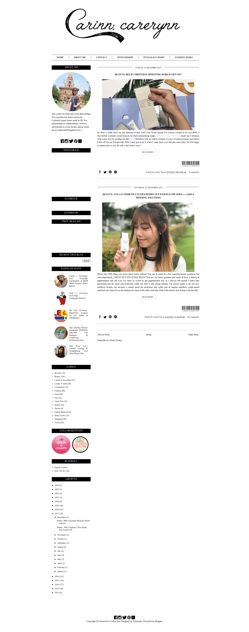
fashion (58, 391)
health (57, 405)
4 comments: (194, 172)
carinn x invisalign (63, 380)
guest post (59, 401)
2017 (57, 513)
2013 (57, 588)
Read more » (148, 152)
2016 (57, 576)
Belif (132, 139)
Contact (101, 57)
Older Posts (193, 334)
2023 (57, 489)
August (60, 547)
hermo (57, 408)
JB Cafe (58, 373)
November (61, 535)
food (57, 394)
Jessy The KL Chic (62, 471)
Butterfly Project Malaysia (168, 136)
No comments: (193, 317)
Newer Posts (104, 334)
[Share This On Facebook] (99, 173)
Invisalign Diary (154, 57)
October (60, 539)
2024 (57, 485)
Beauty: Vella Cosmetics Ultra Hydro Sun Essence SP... (72, 528)
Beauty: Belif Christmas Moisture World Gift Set (148, 74)
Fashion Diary (184, 57)
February (61, 567)
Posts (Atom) (116, 340)
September (62, 543)
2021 (57, 497)
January (60, 571)
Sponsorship (125, 57)
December (61, 517)
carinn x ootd (61, 383)
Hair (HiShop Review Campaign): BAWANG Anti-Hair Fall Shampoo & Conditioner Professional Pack (78, 333)
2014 (57, 584)
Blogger (158, 621)
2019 (57, 505)
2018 (57, 509)
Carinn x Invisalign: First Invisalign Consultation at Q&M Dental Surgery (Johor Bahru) (78, 281)
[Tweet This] (105, 173)
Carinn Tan (115, 621)
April (59, 563)
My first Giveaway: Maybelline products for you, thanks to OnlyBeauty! (78, 314)
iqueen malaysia (61, 412)
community (59, 387)
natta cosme (60, 415)
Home (60, 57)
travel (57, 422)
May (59, 559)
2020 (57, 501)
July (59, 551)
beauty (57, 376)
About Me (80, 57)
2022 (57, 493)
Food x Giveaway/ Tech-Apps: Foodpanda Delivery (78, 295)
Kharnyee (137, 621)
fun (56, 398)
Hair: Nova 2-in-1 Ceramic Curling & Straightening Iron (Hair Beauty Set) (78, 350)
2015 (57, 580)
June (59, 555)
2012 (57, 592)
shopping (58, 419)
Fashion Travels (60, 467)
